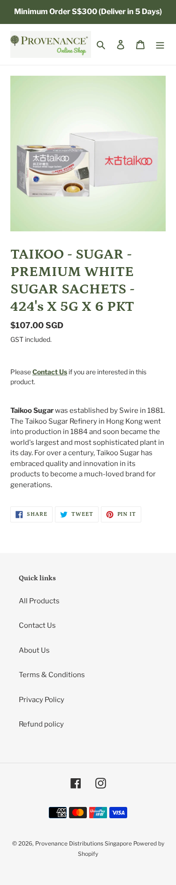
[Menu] (160, 44)
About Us (34, 650)
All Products (39, 601)
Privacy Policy (41, 699)
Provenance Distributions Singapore (83, 843)
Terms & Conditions (52, 675)
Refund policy (41, 724)
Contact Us (37, 625)
